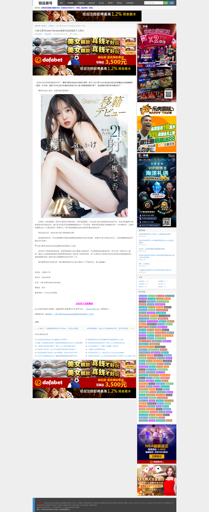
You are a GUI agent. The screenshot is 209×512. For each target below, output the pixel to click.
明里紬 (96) (167, 355)
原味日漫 (108, 503)
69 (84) (166, 367)
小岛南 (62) (159, 401)
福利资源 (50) (160, 420)
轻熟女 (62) (142, 403)
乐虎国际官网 (92, 505)
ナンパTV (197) (143, 319)
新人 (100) (142, 355)
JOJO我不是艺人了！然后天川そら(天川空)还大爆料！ (106, 352)
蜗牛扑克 (161, 503)
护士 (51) (159, 415)
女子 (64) (169, 395)
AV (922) (167, 299)
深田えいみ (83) (151, 369)
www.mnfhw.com (92, 309)
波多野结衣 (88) (151, 364)
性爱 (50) (161, 418)
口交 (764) (142, 302)
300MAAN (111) (160, 347)
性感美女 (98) (159, 355)
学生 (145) (142, 330)
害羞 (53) (169, 412)
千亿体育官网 (75, 505)
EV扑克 (155, 503)
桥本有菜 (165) (151, 324)
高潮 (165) (169, 324)
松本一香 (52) (143, 415)
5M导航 (114, 503)
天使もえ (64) (160, 395)
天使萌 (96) (142, 358)
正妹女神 (91, 3)
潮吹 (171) (142, 324)
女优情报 (70, 3)
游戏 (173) (171, 321)
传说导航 (59, 505)
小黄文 (74, 503)
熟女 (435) (150, 304)
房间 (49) (169, 420)
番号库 (110, 3)
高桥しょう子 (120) (145, 341)
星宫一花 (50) (153, 418)
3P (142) (157, 330)
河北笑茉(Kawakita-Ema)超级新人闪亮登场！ (52, 339)
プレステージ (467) (162, 302)
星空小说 (137, 503)
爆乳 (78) (142, 378)
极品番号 (45, 3)
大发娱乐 (150, 503)
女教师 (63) (152, 398)
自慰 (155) (153, 327)
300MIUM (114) (154, 344)
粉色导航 (120, 503)
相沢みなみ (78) (165, 375)
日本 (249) (160, 307)
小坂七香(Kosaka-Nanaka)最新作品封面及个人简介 (59, 30)
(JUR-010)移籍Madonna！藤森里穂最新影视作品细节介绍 (57, 356)
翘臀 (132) (170, 333)
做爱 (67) (166, 389)
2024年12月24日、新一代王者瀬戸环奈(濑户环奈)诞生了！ (57, 349)
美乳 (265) (152, 307)
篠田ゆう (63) (143, 401)
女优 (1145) (142, 299)
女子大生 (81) (143, 375)
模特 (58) (165, 406)
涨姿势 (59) (151, 406)
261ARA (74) (143, 384)
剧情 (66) (169, 392)
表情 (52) (152, 415)
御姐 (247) (168, 307)
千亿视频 (79, 503)
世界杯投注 (130, 3)
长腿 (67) (159, 389)
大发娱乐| (46, 503)
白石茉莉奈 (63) (162, 398)
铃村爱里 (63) (143, 398)
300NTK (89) (157, 361)
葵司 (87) (160, 364)
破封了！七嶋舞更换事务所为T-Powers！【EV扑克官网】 (59, 328)
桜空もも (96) (152, 358)
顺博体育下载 (169, 503)
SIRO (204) (154, 316)
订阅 (171, 3)
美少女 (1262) (170, 296)
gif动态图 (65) (151, 395)
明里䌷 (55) (154, 412)
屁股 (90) (149, 361)
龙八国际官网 (84, 505)
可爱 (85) (152, 367)
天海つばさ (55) (144, 412)
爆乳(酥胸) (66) (143, 392)
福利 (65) (142, 395)
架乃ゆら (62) (169, 401)
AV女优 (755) (151, 302)
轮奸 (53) (161, 412)
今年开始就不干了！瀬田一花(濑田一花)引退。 (104, 346)
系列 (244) (152, 310)
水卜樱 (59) (142, 406)
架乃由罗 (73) (160, 384)
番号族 (119, 3)
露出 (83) (142, 369)
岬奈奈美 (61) (152, 403)
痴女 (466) (142, 304)
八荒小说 (143, 503)
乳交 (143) (150, 330)
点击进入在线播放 (84, 303)
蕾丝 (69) (152, 389)
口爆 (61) (167, 403)
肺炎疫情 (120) (157, 341)
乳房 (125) (142, 338)
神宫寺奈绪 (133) (160, 333)
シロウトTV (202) (164, 316)
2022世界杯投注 (88, 503)
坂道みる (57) (151, 409)
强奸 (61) (160, 403)
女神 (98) (150, 355)
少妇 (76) (142, 381)
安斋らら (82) (160, 372)
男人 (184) (142, 321)
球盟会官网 (66, 505)
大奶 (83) (142, 372)
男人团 (101, 3)
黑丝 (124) (150, 338)
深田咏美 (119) (143, 344)
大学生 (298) (143, 307)
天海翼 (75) (150, 381)
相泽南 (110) (143, 350)
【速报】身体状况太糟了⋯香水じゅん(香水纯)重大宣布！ (57, 346)
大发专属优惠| (62, 503)
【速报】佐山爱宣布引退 (96, 349)
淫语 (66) (152, 392)
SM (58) (158, 406)
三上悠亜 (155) (143, 327)
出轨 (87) (167, 364)
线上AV (132, 503)
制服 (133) (150, 333)
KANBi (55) (167, 409)
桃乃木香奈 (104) (144, 352)
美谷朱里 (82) (151, 372)
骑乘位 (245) (143, 310)
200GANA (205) (144, 316)
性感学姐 (96, 503)
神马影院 (53, 505)
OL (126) (158, 336)
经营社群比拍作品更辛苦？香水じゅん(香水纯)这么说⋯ (107, 343)
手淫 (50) (152, 420)
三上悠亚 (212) (161, 313)
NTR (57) (159, 409)
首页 (61, 3)
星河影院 (68, 503)
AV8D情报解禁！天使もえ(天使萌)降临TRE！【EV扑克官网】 (108, 328)
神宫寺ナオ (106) (154, 350)
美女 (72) (142, 386)
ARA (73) (151, 384)
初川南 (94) (161, 358)
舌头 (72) (156, 386)
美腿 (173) (163, 321)
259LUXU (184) (163, 319)
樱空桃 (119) (167, 341)
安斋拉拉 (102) (155, 352)
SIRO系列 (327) (160, 304)
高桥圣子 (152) (162, 327)
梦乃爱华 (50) (143, 420)
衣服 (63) (152, 401)
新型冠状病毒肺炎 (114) (146, 347)
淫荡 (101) (165, 352)
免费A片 (126, 503)
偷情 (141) (165, 330)
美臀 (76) (156, 378)
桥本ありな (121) (160, 338)
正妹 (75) (165, 381)
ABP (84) (159, 367)
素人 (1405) (160, 296)
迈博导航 (47, 505)
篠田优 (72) (169, 384)
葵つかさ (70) (165, 386)
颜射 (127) (151, 336)
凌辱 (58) (142, 409)
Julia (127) (142, 336)
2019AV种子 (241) (162, 310)
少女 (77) (149, 378)
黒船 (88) (142, 364)
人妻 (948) (160, 299)
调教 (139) (142, 333)
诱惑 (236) (142, 313)
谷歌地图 (71, 507)
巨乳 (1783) (151, 296)
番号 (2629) (142, 296)
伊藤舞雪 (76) (165, 378)
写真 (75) (157, 381)
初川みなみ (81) (153, 375)
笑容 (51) (166, 415)
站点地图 (65, 507)
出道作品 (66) (161, 392)
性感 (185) (153, 319)
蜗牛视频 (102, 503)
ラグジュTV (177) (152, 321)
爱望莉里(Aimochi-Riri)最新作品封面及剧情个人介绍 (105, 339)
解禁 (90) (142, 361)
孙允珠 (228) (151, 313)
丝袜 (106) (164, 350)
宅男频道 (81, 3)
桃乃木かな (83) (162, 369)
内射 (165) (161, 324)
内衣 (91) (169, 358)
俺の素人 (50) (143, 418)
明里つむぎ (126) (168, 336)
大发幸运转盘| (53, 503)
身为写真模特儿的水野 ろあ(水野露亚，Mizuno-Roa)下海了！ (58, 352)
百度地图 (76, 507)
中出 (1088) (151, 299)
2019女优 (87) (143, 367)
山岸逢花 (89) (167, 361)
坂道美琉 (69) (143, 389)
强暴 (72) (149, 386)
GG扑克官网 (40, 505)
